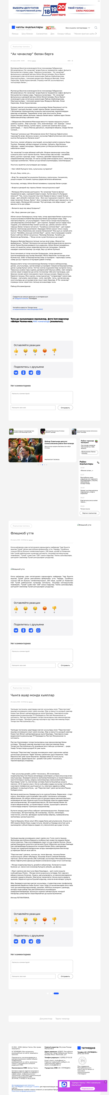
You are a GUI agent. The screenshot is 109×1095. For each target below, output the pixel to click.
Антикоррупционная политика (23, 1085)
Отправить (65, 408)
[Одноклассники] (23, 372)
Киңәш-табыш (64, 34)
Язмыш (15, 34)
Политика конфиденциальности (23, 1091)
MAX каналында (41, 321)
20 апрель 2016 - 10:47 (17, 702)
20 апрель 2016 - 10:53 (17, 540)
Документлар (46, 1018)
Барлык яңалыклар (89, 513)
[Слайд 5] (46, 464)
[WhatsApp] (38, 372)
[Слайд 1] (38, 464)
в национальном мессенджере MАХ (28, 309)
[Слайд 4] (44, 464)
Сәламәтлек (41, 34)
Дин (52, 34)
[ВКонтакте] (16, 372)
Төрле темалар (62, 1018)
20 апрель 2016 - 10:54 (17, 60)
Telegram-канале (21, 298)
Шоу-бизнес (27, 34)
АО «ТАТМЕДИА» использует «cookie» (25, 1086)
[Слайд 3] (42, 464)
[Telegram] (31, 372)
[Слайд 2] (40, 464)
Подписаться (87, 1089)
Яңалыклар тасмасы (21, 46)
